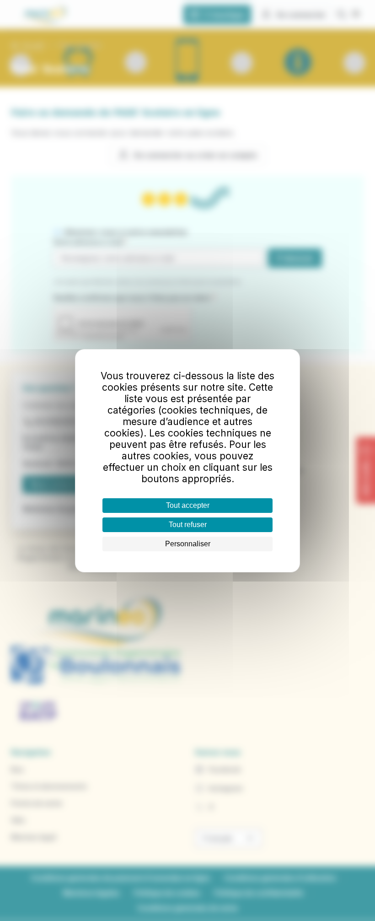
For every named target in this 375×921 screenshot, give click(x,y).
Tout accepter (187, 505)
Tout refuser (188, 524)
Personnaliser (187, 544)
